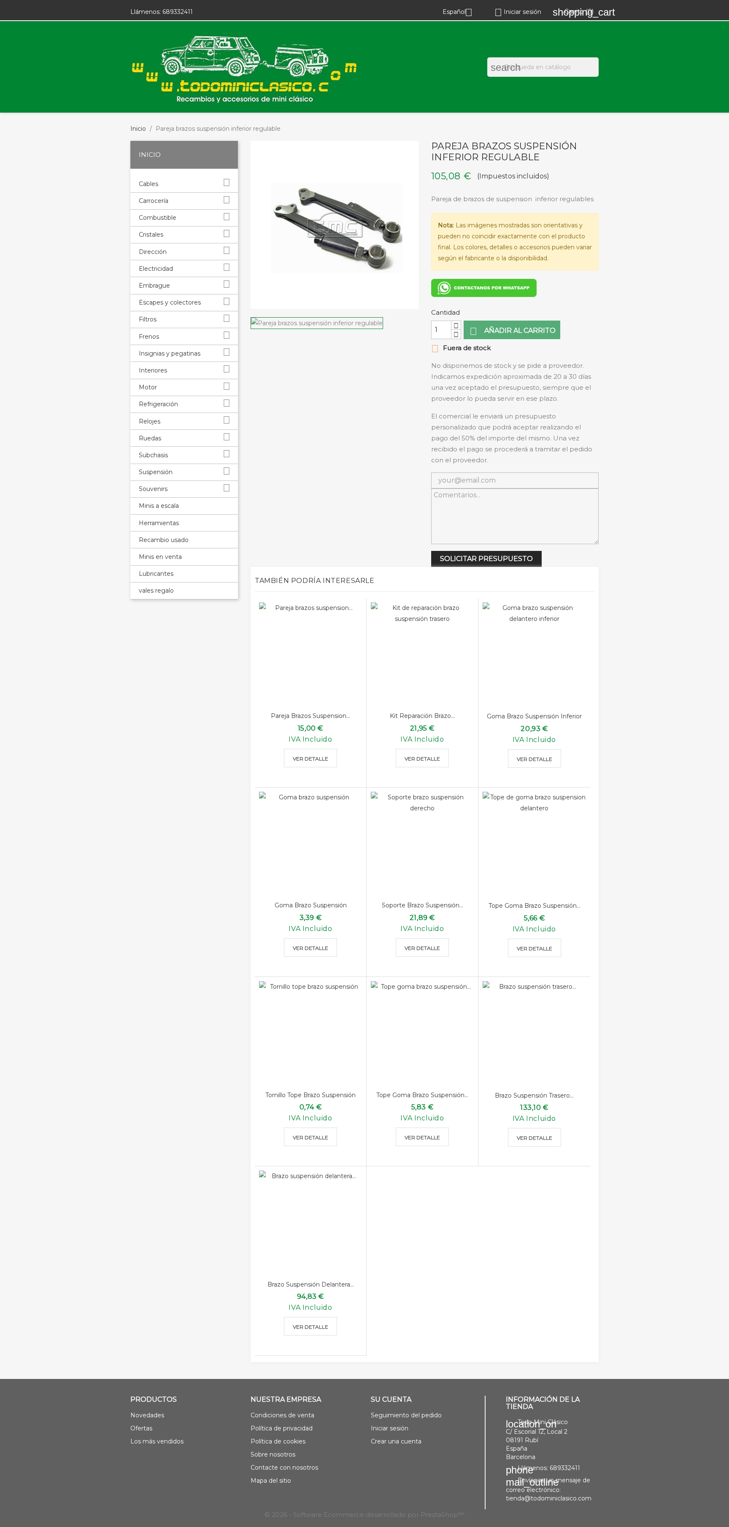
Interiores (153, 370)
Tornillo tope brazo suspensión (310, 1095)
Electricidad (156, 268)
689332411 (177, 12)
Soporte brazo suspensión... (422, 905)
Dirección (153, 252)
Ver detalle (310, 758)
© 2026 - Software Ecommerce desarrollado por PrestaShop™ (364, 1515)
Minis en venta (160, 557)
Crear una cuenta (396, 1441)
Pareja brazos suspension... (310, 716)
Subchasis (153, 455)
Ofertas (141, 1428)
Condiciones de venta (282, 1415)
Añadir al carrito (513, 331)
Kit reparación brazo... (422, 716)
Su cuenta (391, 1399)
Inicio (150, 155)
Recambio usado (164, 540)
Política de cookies (278, 1441)
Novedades (147, 1415)
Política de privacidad (282, 1428)
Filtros (148, 319)
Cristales (151, 234)
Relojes (149, 421)
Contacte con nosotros (284, 1467)
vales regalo (156, 590)
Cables (148, 184)
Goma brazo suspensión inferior (534, 716)
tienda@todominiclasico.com (548, 1498)
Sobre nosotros (273, 1454)
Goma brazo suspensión (311, 905)
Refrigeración (158, 404)
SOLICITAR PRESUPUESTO (486, 559)
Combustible (157, 217)
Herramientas (159, 523)
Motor (148, 387)
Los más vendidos (157, 1441)
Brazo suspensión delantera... (310, 1284)
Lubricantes (156, 573)
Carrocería (153, 201)
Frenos (149, 336)
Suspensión (156, 472)
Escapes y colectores (170, 302)
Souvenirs (153, 489)
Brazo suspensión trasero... (534, 1095)
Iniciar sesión (389, 1428)
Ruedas (150, 438)
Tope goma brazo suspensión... (534, 905)
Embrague (154, 285)
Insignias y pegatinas (169, 353)
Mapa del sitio (271, 1480)
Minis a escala (159, 506)
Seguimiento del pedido (406, 1415)
